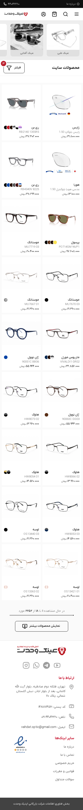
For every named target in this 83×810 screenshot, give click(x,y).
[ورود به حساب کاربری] (43, 14)
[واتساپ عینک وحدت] (36, 666)
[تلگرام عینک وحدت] (46, 666)
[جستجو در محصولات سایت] (65, 14)
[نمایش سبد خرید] (54, 14)
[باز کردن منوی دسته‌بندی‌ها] (76, 14)
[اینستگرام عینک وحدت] (26, 666)
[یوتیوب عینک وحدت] (57, 666)
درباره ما (71, 4)
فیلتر (17, 67)
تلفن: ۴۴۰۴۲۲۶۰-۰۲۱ (53, 717)
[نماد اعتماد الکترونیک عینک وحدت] (20, 753)
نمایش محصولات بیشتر (44, 626)
